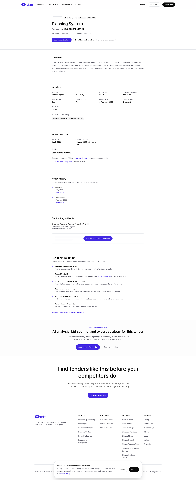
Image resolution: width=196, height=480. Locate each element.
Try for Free (168, 4)
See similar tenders (61, 40)
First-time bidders (106, 420)
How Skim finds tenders (84, 40)
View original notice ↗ (107, 40)
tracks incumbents (80, 158)
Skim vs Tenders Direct (131, 444)
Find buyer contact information (98, 238)
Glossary (147, 432)
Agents (40, 4)
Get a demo (154, 4)
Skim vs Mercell (128, 436)
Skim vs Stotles (127, 424)
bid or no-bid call (104, 276)
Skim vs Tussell (128, 420)
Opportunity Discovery (86, 420)
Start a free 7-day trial (63, 162)
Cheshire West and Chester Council (66, 224)
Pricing (78, 4)
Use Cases (52, 4)
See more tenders (111, 347)
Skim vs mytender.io (129, 432)
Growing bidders (106, 424)
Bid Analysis (82, 424)
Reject (122, 469)
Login (142, 4)
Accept (134, 469)
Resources (66, 4)
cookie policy (65, 474)
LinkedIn (147, 440)
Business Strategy (85, 432)
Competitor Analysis (85, 428)
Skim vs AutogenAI (129, 428)
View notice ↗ (59, 192)
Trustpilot (147, 444)
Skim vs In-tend (128, 440)
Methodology (149, 428)
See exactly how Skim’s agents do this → (68, 312)
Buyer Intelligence (85, 436)
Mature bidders (106, 428)
